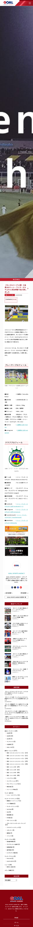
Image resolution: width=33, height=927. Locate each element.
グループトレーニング (12, 784)
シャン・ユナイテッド (12, 795)
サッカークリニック (12, 806)
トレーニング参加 (11, 789)
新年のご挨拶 (10, 867)
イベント (9, 836)
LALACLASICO (10, 861)
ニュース (7, 864)
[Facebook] (12, 587)
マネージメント (11, 820)
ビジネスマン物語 (11, 853)
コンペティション (11, 781)
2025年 (8, 736)
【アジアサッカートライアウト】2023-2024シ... (19, 647)
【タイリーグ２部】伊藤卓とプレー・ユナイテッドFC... (20, 608)
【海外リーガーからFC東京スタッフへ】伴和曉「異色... (20, 616)
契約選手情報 (10, 841)
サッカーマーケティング (11, 798)
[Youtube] (21, 587)
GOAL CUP (9, 747)
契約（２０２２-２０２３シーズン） (16, 764)
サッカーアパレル (9, 856)
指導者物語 (9, 847)
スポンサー (9, 830)
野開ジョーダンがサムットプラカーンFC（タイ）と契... (20, 677)
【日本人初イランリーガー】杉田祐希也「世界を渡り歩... (20, 662)
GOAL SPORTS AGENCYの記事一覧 (16, 597)
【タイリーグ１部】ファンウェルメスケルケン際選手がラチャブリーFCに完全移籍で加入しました (16, 698)
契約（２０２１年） (12, 770)
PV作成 (8, 817)
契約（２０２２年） (12, 767)
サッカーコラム (8, 839)
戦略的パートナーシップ (13, 801)
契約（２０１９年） (12, 775)
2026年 (8, 733)
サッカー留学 (8, 793)
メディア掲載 (8, 870)
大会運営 (9, 744)
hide (14, 299)
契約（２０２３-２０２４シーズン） (16, 761)
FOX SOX (9, 858)
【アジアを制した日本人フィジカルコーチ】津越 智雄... (20, 624)
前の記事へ (9, 593)
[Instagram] (18, 587)
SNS (8, 812)
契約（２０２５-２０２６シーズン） (16, 755)
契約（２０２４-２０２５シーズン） (16, 758)
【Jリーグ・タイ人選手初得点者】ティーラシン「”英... (19, 631)
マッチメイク (10, 741)
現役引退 (9, 786)
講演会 (8, 833)
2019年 (8, 739)
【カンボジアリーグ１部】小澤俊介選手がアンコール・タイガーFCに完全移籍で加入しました (16, 711)
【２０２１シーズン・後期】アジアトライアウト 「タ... (20, 669)
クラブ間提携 (10, 803)
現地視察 (9, 815)
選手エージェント (9, 750)
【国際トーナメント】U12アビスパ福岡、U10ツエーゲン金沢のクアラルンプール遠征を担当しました (16, 718)
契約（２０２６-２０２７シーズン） (16, 753)
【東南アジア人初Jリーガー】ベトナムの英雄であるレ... (19, 639)
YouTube (9, 809)
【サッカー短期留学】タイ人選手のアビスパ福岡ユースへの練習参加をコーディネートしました (16, 705)
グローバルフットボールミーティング (16, 823)
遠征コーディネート (10, 731)
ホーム (16, 922)
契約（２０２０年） (12, 772)
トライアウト (10, 778)
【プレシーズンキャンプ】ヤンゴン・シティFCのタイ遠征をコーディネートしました (16, 692)
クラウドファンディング (13, 827)
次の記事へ (24, 593)
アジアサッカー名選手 (12, 844)
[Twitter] (15, 587)
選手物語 (9, 850)
